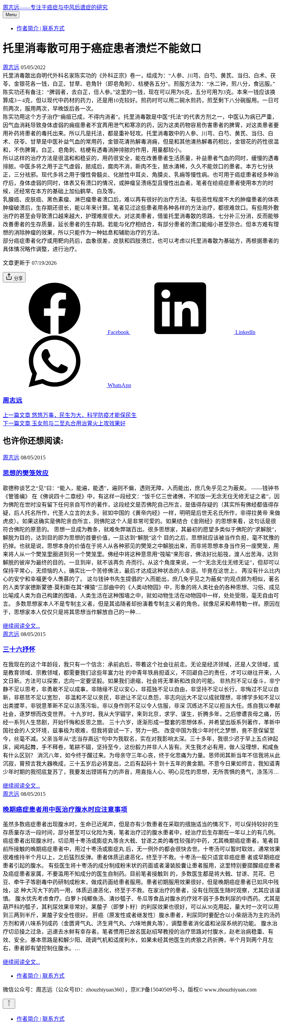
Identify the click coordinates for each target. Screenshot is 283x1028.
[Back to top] (9, 1004)
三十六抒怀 (19, 649)
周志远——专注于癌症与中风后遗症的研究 (55, 7)
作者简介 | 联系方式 (41, 28)
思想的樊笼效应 (26, 473)
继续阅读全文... (21, 626)
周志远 (11, 67)
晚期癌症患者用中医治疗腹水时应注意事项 (65, 809)
